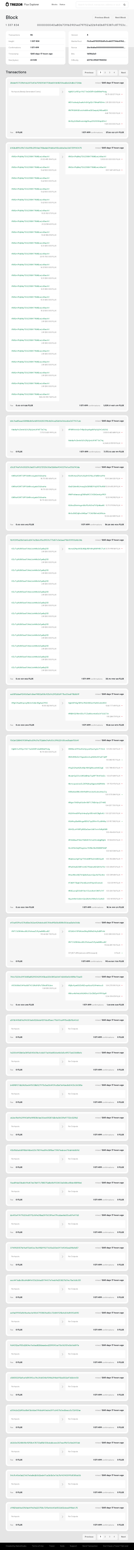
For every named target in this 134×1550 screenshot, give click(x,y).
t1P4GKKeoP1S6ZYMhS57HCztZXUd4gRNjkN (87, 840)
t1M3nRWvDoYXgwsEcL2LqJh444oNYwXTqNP (87, 757)
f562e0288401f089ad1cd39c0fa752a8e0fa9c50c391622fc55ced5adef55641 (44, 740)
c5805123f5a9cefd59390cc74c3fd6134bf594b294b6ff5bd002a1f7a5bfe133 (44, 1378)
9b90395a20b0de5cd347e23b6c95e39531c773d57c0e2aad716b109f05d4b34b (46, 540)
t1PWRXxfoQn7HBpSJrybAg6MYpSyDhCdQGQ (88, 430)
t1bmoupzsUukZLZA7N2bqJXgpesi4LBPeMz (86, 784)
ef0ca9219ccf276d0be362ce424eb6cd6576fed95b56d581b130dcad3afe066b (45, 923)
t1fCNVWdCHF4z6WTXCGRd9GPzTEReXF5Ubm (32, 985)
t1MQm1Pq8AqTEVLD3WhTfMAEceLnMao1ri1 (30, 156)
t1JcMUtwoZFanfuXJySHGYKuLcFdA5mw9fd (86, 476)
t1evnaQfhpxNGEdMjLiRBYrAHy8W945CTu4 (86, 549)
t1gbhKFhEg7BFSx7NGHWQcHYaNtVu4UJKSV (87, 703)
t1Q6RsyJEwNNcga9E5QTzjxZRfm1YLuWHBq (87, 821)
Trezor (52, 1546)
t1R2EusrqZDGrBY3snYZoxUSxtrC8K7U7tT (86, 891)
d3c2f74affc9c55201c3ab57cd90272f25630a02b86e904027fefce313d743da (45, 467)
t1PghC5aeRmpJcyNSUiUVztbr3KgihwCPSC (29, 703)
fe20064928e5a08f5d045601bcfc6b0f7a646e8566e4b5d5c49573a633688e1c (46, 1053)
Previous (89, 73)
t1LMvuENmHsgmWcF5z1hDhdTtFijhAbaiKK (86, 505)
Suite (62, 1546)
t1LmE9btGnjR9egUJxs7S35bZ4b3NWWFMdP (87, 848)
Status (62, 4)
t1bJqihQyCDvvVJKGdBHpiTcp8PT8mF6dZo (86, 776)
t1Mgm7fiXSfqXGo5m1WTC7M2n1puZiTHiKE (87, 802)
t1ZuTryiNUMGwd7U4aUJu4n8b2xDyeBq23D (30, 549)
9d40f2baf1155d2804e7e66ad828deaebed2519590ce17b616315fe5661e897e (44, 1345)
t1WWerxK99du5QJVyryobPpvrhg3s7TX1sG (86, 749)
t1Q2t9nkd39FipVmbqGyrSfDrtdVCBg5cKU (86, 813)
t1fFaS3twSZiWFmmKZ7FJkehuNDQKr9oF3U (86, 867)
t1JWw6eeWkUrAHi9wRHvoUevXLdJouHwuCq (87, 792)
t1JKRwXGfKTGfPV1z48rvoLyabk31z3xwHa (28, 476)
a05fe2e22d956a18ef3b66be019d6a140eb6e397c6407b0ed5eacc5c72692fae (45, 1410)
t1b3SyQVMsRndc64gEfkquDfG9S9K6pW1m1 (87, 121)
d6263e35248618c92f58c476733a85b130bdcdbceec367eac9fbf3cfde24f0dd (45, 1443)
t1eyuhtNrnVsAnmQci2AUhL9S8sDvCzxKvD (86, 899)
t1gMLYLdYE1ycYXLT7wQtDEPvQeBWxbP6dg (87, 92)
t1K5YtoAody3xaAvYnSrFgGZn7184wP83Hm (86, 102)
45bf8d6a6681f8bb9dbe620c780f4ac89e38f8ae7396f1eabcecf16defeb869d (44, 1150)
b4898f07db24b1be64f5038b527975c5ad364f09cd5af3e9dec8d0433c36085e (46, 1085)
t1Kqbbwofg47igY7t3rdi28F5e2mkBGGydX (86, 859)
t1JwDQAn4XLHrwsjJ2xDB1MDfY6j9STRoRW (86, 486)
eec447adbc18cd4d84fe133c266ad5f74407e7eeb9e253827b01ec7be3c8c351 (45, 1280)
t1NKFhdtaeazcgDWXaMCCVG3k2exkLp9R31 (87, 494)
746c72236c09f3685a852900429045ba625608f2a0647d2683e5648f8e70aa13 (46, 977)
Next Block (120, 17)
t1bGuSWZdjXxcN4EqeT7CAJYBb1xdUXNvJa (86, 513)
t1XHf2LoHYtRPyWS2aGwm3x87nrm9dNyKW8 (87, 829)
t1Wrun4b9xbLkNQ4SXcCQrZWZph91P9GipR (87, 993)
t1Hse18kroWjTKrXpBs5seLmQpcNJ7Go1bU (86, 875)
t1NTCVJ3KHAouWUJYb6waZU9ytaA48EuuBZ (30, 931)
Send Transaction (90, 1546)
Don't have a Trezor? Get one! (115, 1546)
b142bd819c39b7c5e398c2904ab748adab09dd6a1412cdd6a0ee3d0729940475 (46, 148)
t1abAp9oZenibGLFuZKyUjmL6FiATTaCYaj (29, 430)
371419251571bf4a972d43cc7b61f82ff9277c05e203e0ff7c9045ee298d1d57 (44, 1248)
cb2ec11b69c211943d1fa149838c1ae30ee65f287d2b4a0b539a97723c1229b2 (44, 1118)
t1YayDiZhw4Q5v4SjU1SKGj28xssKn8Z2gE (85, 768)
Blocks (54, 4)
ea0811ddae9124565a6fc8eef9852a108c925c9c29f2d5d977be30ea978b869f (44, 694)
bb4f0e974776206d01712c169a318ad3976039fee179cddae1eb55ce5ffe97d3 (44, 1215)
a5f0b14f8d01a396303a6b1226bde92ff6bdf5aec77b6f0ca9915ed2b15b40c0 (44, 1020)
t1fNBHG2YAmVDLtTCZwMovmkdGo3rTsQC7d (88, 714)
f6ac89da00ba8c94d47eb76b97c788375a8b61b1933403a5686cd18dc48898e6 (46, 1183)
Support (73, 1546)
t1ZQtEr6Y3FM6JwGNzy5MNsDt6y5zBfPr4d (86, 931)
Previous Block (102, 17)
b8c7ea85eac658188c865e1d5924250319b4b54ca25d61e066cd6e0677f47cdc (45, 421)
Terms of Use (38, 1546)
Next (123, 73)
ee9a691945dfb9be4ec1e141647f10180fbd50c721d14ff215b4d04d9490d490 (44, 1313)
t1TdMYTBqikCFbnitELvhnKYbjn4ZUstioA (85, 883)
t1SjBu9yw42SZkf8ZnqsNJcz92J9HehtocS (85, 985)
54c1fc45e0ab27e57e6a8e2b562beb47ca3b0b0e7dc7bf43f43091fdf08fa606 (45, 1475)
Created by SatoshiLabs (16, 1546)
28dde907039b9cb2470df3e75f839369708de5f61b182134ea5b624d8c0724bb (46, 83)
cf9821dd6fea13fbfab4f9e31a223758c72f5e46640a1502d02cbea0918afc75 (44, 1508)
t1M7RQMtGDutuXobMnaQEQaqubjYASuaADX (88, 110)
